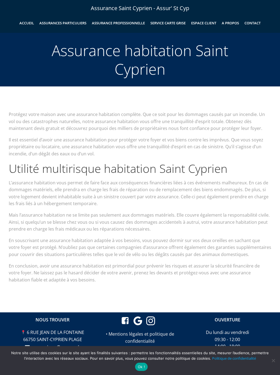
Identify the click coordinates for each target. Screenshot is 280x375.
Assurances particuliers (62, 23)
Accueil (26, 23)
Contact (252, 23)
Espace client (203, 23)
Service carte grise (168, 23)
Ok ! (141, 367)
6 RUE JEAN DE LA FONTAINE (55, 332)
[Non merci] (273, 360)
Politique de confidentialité (234, 358)
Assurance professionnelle (118, 23)
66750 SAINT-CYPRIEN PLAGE (52, 339)
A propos (230, 23)
